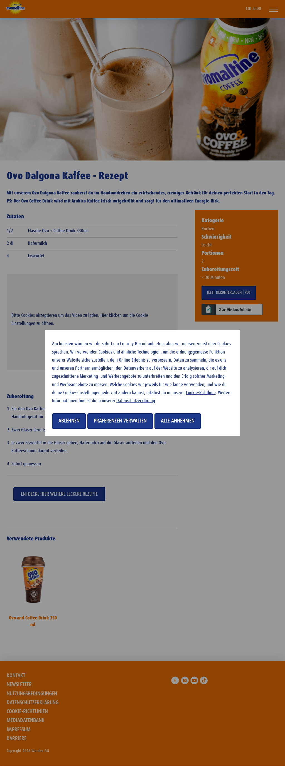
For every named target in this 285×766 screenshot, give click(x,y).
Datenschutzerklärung (135, 400)
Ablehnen (69, 421)
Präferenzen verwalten (120, 421)
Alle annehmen (178, 421)
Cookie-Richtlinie (201, 392)
